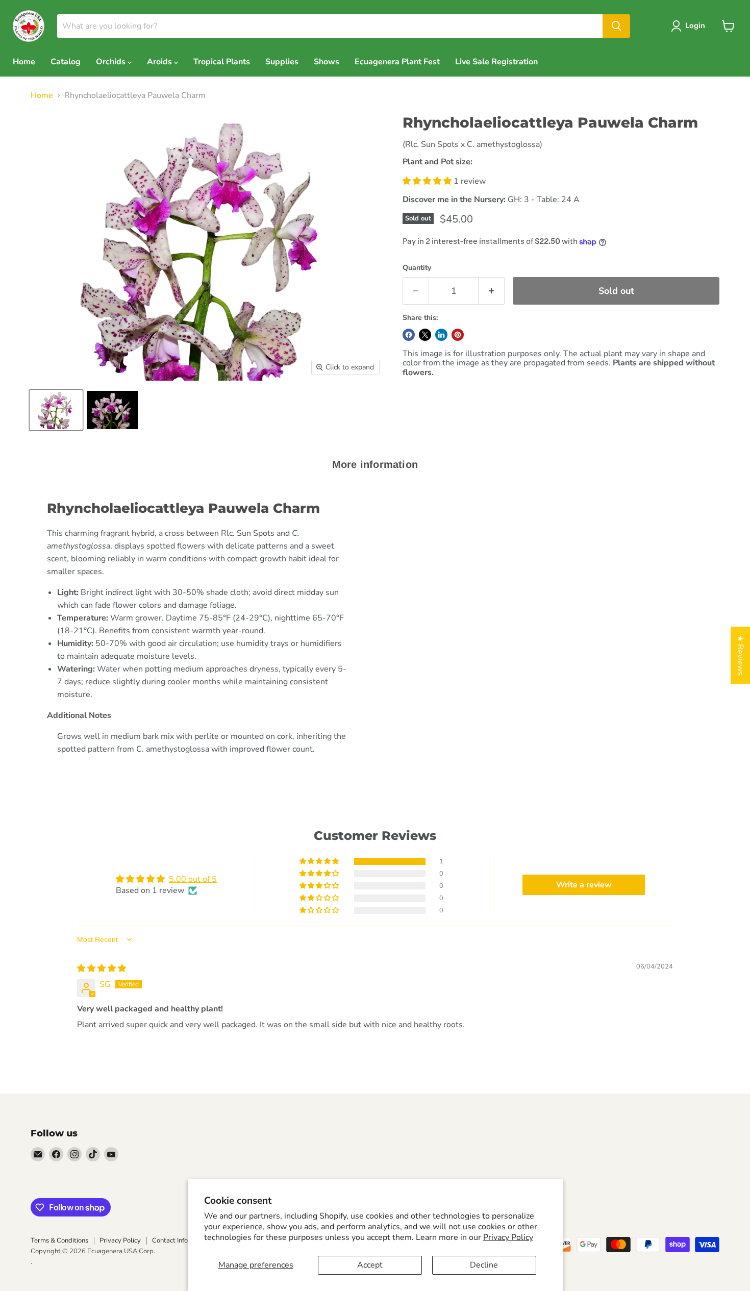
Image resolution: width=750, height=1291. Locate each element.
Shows (326, 61)
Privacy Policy (508, 1237)
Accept (370, 1265)
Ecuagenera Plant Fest (397, 61)
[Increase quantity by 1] (492, 291)
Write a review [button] (584, 884)
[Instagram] (74, 1154)
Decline (484, 1265)
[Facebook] (56, 1154)
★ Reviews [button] (740, 655)
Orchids (112, 61)
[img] (101, 968)
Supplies (281, 61)
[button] (428, 181)
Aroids (160, 61)
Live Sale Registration (496, 61)
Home (24, 61)
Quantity (417, 268)
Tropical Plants (221, 61)
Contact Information (181, 1240)
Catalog (66, 61)
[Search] (616, 26)
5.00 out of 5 (193, 879)
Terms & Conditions (59, 1240)
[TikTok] (93, 1154)
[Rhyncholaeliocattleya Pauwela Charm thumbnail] (56, 410)
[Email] (38, 1154)
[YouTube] (111, 1154)
